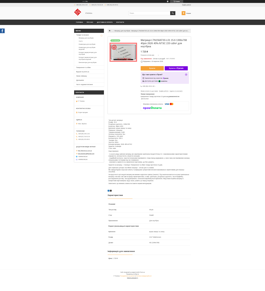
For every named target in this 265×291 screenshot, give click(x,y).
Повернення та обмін (83, 67)
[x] (111, 191)
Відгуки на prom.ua (82, 72)
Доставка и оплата (105, 22)
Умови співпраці (81, 76)
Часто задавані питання (84, 84)
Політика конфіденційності (144, 276)
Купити (152, 68)
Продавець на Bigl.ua (132, 274)
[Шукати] (172, 13)
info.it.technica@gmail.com (86, 153)
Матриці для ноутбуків (122, 31)
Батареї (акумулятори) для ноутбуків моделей (88, 58)
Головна (79, 22)
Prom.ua (142, 272)
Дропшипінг (80, 80)
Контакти (120, 22)
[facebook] (108, 191)
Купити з (172, 68)
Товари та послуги (82, 35)
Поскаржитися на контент (127, 276)
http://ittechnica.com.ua (85, 150)
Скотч (81, 41)
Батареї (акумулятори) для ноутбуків (88, 53)
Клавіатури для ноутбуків (87, 44)
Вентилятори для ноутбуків (87, 62)
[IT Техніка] (78, 17)
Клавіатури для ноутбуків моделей (87, 48)
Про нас (90, 22)
